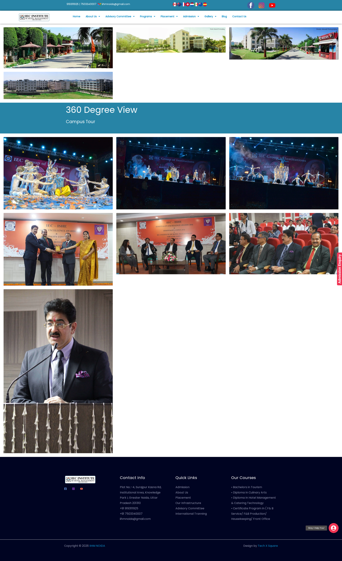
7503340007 (88, 4)
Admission (189, 16)
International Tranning (191, 514)
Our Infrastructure (188, 503)
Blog (224, 16)
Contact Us (239, 16)
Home (76, 16)
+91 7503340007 (131, 514)
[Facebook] (65, 488)
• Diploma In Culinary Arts (249, 492)
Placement (167, 16)
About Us (91, 16)
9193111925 (73, 4)
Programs (146, 16)
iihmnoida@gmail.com (116, 4)
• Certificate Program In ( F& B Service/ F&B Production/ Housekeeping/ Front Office (252, 513)
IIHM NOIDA (97, 546)
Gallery (208, 16)
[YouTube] (81, 488)
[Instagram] (73, 488)
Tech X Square (268, 546)
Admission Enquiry (339, 269)
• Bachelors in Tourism (246, 487)
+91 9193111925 (129, 508)
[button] (93, 16)
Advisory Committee (118, 16)
